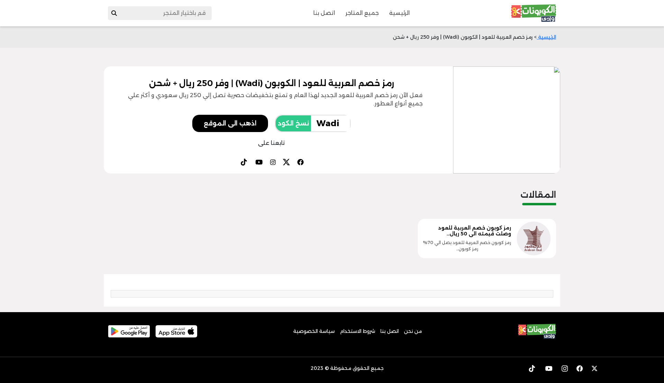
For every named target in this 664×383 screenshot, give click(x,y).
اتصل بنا (324, 13)
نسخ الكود (293, 123)
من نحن (413, 331)
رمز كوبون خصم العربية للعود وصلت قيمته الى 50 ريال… (474, 231)
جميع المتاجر (362, 13)
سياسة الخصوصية (314, 331)
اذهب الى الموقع (230, 123)
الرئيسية (399, 13)
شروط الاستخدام (357, 331)
